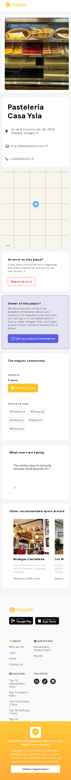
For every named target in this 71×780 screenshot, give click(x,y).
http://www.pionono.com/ (28, 146)
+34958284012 (20, 159)
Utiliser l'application (35, 769)
